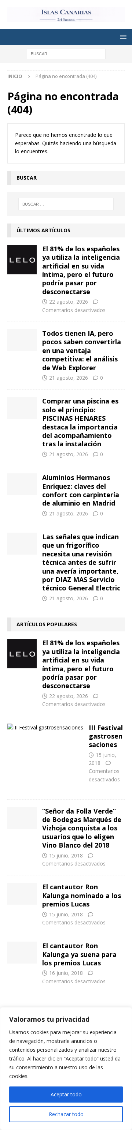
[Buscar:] (66, 53)
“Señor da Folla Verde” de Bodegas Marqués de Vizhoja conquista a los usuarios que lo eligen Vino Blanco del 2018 (81, 828)
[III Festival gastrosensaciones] (45, 728)
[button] (122, 36)
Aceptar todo (66, 1094)
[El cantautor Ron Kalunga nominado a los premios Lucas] (22, 894)
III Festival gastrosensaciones (106, 736)
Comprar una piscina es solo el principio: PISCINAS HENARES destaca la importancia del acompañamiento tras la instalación (80, 422)
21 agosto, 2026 (68, 377)
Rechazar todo (66, 1114)
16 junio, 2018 (66, 972)
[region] (66, 1068)
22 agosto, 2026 (68, 301)
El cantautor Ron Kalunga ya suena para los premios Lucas (79, 954)
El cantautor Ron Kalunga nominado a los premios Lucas (81, 895)
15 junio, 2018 (66, 855)
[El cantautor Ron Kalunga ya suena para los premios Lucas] (22, 953)
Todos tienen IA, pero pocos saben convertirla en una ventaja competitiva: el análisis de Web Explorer (81, 350)
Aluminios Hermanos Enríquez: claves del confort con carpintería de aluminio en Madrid (80, 490)
